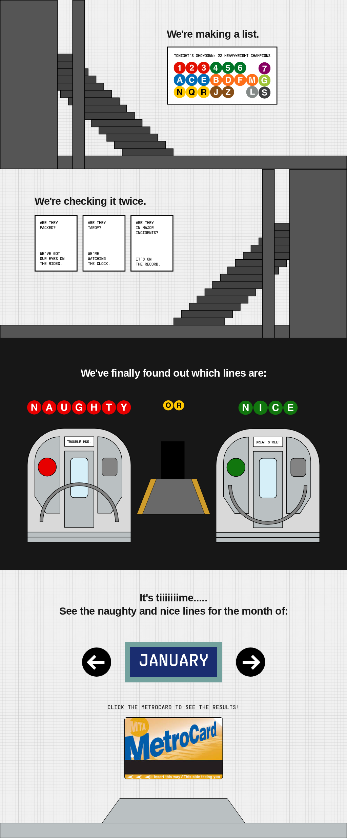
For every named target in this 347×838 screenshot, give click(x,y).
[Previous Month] (96, 662)
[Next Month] (250, 662)
